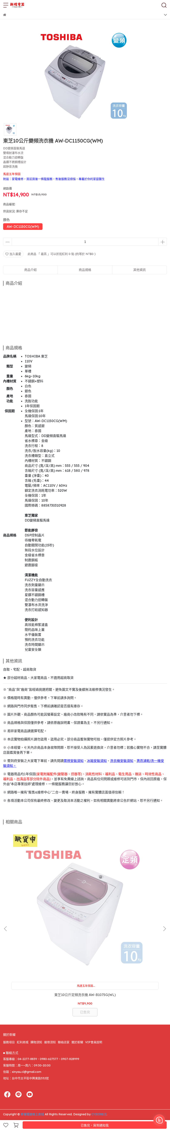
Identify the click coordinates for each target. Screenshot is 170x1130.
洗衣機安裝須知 (121, 761)
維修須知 (50, 1042)
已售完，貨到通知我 (95, 1125)
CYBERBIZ (99, 1114)
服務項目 (9, 1042)
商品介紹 (30, 270)
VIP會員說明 (93, 1042)
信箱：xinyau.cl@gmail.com (22, 1072)
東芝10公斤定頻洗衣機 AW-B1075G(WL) (85, 995)
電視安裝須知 (74, 761)
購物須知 (36, 1042)
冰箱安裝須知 (97, 761)
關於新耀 (77, 1042)
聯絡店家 (63, 1042)
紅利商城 (22, 1042)
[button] (164, 928)
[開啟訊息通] (159, 1120)
